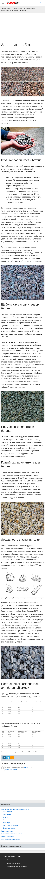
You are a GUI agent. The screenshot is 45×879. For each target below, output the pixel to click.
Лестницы (6, 822)
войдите (26, 767)
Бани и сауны (7, 812)
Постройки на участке (10, 825)
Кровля (5, 817)
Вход (42, 3)
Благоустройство (7, 831)
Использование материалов (17, 866)
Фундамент (7, 814)
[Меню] (3, 3)
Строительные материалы (10, 839)
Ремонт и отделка (7, 836)
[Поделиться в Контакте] (4, 757)
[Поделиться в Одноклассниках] (12, 757)
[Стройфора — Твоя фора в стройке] (13, 3)
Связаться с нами (13, 863)
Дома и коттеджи (9, 828)
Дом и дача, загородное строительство (15, 809)
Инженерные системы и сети (11, 834)
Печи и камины (8, 820)
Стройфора (11, 860)
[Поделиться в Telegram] (8, 757)
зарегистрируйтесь (11, 769)
